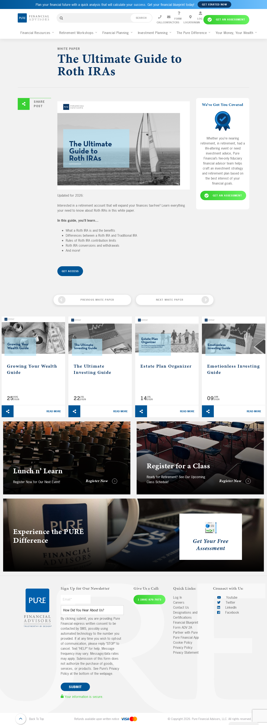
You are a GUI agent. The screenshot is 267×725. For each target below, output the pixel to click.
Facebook (231, 612)
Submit (75, 687)
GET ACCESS (70, 271)
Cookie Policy (182, 642)
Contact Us (181, 607)
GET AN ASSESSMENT (227, 195)
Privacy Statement (186, 652)
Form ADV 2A (182, 627)
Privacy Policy (182, 647)
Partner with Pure (185, 632)
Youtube (231, 597)
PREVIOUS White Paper (97, 300)
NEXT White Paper (169, 300)
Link (6, 424)
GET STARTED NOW (214, 4)
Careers (178, 602)
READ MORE (54, 411)
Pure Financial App (186, 637)
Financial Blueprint (185, 622)
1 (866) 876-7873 (149, 599)
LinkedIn (230, 607)
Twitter (230, 602)
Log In (177, 597)
